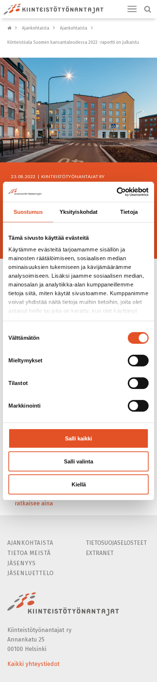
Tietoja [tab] (129, 212)
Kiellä (79, 484)
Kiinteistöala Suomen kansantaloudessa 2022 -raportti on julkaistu (73, 42)
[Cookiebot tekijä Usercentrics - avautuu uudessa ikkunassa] (117, 192)
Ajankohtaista (35, 28)
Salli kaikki (78, 438)
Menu (132, 9)
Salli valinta (78, 461)
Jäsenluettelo (30, 573)
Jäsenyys (21, 563)
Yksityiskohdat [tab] (78, 212)
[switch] (138, 360)
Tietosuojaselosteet (116, 542)
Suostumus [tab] (28, 212)
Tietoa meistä (28, 553)
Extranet (100, 553)
